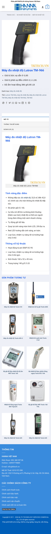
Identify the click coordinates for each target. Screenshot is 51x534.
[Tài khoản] (43, 7)
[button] (3, 7)
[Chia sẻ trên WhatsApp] (3, 103)
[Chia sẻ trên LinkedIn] (23, 103)
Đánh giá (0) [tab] (9, 129)
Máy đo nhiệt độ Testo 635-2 (13, 338)
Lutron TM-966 (10, 95)
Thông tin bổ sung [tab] (11, 124)
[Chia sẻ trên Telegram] (29, 103)
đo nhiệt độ (26, 198)
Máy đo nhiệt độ (38, 15)
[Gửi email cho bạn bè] (13, 103)
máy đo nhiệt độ (23, 95)
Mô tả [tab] (6, 119)
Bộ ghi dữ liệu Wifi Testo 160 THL (37, 406)
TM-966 (29, 98)
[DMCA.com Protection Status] (9, 509)
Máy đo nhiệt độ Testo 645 (38, 438)
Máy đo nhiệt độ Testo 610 (13, 307)
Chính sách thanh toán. (11, 490)
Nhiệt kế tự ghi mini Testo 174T (37, 339)
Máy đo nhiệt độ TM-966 (17, 98)
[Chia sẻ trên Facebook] (6, 103)
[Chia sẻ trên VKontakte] (19, 103)
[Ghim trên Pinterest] (16, 103)
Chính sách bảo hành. (10, 494)
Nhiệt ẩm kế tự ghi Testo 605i (38, 307)
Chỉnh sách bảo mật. (10, 497)
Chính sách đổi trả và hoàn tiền (14, 505)
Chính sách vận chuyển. (11, 501)
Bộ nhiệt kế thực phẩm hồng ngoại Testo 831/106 (38, 372)
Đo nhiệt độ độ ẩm (23, 15)
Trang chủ (11, 15)
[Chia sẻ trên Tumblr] (26, 103)
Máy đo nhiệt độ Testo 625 (13, 438)
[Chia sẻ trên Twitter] (10, 103)
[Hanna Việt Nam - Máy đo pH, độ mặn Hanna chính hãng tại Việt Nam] (25, 7)
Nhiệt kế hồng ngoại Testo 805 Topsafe (13, 406)
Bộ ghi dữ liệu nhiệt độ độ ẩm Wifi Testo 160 (13, 372)
